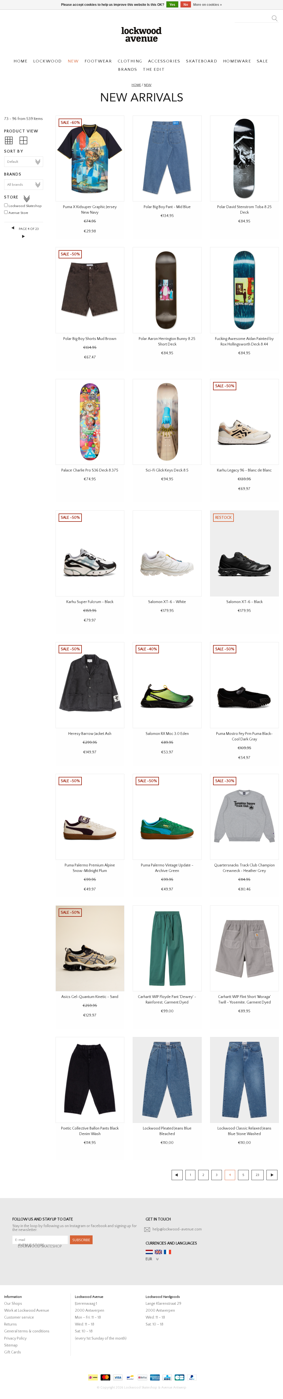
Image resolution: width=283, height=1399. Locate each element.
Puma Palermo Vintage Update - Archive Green (167, 868)
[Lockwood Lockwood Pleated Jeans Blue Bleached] (167, 1080)
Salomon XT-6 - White (167, 602)
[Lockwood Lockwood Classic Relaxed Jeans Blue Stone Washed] (244, 1080)
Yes (172, 5)
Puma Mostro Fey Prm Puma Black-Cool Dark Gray (244, 737)
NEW (73, 61)
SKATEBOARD (201, 61)
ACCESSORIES (164, 61)
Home (136, 85)
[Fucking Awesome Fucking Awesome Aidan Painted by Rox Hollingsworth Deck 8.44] (244, 290)
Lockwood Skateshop (25, 206)
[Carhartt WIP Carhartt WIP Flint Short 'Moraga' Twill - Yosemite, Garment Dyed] (244, 948)
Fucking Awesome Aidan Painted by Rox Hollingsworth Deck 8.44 (244, 342)
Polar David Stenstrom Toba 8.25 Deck (244, 210)
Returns (10, 1324)
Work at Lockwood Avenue (26, 1310)
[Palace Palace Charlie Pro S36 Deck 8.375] (90, 422)
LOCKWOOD (47, 61)
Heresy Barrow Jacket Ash (89, 734)
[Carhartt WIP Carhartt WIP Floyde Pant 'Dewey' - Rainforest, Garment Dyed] (167, 948)
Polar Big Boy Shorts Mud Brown (89, 339)
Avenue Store (18, 213)
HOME (20, 61)
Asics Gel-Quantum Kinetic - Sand (89, 997)
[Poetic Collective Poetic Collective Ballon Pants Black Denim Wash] (90, 1080)
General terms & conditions (26, 1331)
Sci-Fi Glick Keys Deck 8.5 (167, 470)
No (186, 5)
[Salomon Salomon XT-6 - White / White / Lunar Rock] (167, 553)
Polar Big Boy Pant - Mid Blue (167, 207)
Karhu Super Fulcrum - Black (89, 602)
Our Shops (13, 1303)
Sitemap (11, 1345)
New (147, 85)
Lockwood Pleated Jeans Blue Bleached (167, 1131)
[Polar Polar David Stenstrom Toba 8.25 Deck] (244, 158)
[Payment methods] (92, 1376)
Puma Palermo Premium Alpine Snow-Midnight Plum (90, 868)
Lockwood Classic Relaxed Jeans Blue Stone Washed (244, 1131)
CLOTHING (130, 61)
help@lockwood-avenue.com (177, 1229)
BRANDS (127, 69)
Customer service (19, 1317)
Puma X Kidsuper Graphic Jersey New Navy (90, 210)
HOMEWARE (237, 61)
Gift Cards (12, 1352)
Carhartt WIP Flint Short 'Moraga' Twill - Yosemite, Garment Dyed (244, 1000)
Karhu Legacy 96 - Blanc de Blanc (244, 470)
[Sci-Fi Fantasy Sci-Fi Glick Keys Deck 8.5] (167, 422)
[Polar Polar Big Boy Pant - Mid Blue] (167, 158)
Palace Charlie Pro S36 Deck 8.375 (89, 470)
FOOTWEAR (98, 61)
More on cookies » (207, 5)
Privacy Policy (15, 1338)
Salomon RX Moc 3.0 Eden (167, 734)
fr (167, 1252)
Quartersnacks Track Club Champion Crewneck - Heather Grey (244, 868)
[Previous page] (13, 227)
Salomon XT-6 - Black (244, 602)
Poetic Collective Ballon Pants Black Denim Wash (90, 1131)
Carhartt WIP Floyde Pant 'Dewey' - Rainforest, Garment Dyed (167, 1000)
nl (149, 1252)
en (158, 1252)
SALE (262, 61)
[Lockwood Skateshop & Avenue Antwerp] (141, 34)
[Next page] (23, 236)
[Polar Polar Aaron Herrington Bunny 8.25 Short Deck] (167, 290)
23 (257, 1175)
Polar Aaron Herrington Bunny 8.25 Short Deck (167, 342)
